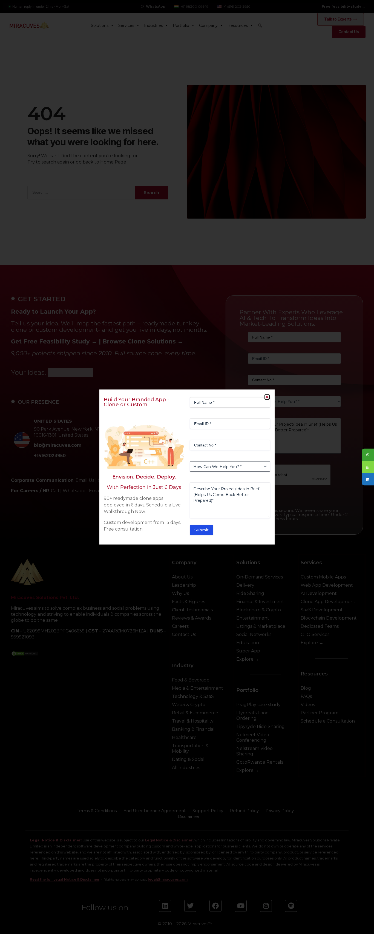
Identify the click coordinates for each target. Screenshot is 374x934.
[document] (187, 467)
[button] (267, 397)
